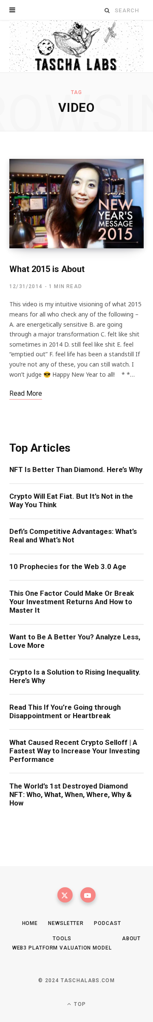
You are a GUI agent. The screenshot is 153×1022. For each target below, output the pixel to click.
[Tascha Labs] (76, 46)
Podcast (107, 923)
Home (30, 923)
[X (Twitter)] (65, 895)
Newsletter (66, 923)
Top (79, 1004)
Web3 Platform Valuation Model (62, 948)
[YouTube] (88, 895)
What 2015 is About (47, 269)
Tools (62, 938)
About (131, 938)
